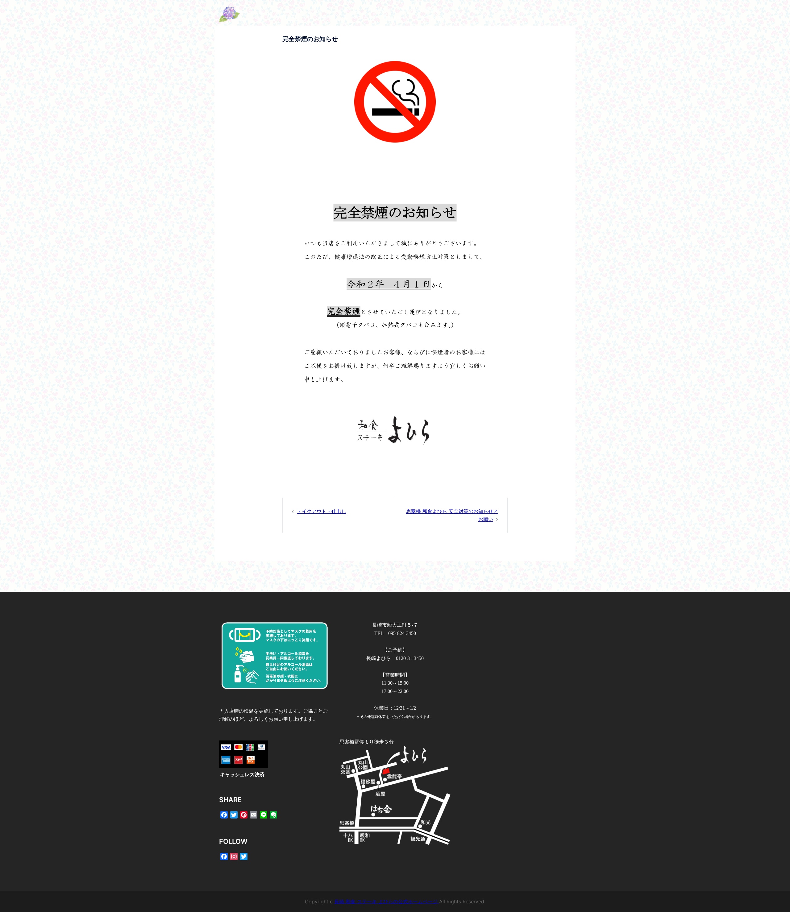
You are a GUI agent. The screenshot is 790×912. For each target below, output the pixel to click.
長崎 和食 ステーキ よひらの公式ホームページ (386, 901)
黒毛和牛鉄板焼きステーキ (430, 10)
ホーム (351, 10)
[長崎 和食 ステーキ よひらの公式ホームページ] (274, 14)
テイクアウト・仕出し (321, 511)
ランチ (475, 10)
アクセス (520, 10)
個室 (497, 10)
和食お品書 (379, 10)
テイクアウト (358, 18)
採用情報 (392, 18)
